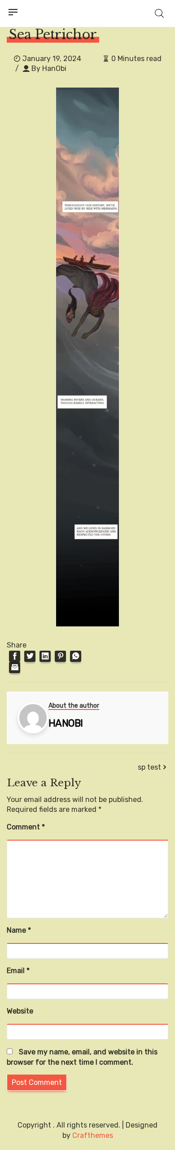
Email (18, 970)
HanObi (54, 68)
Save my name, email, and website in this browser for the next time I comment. (82, 1057)
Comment (26, 827)
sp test (149, 767)
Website (20, 1011)
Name (19, 930)
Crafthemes (92, 1135)
